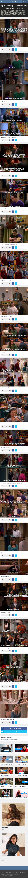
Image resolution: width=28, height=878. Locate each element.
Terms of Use (11, 875)
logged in (8, 739)
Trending (17, 872)
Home (2, 872)
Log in (24, 1)
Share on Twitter (15, 732)
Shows (6, 872)
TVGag (14, 1)
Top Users (22, 872)
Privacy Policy (4, 875)
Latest (13, 872)
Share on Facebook (15, 728)
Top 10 (9, 872)
